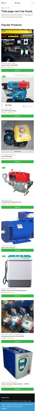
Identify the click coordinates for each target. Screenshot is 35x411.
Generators (4, 63)
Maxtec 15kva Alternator (8, 247)
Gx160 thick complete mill (17, 334)
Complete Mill (5, 334)
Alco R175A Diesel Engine (8, 110)
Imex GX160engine (6, 156)
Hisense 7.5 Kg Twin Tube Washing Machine (14, 290)
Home (2, 8)
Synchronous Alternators (8, 245)
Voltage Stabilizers (11, 382)
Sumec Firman (11, 63)
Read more (17, 161)
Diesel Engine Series (6, 109)
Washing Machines (11, 288)
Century (3, 382)
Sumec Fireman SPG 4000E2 (9, 65)
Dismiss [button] (4, 408)
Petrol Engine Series (9, 154)
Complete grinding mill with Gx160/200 (12, 336)
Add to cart (17, 70)
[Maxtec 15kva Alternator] (17, 228)
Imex (2, 154)
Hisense (3, 288)
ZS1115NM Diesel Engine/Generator (11, 202)
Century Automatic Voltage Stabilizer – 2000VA (15, 384)
